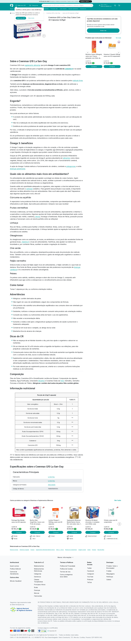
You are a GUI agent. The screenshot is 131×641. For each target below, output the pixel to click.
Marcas (36, 593)
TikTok (89, 582)
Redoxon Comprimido (71, 549)
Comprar (94, 66)
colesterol (69, 69)
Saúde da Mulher (73, 8)
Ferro (62, 381)
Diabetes (46, 8)
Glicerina (41, 381)
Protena (94, 549)
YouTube (90, 577)
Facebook (90, 571)
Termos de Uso (65, 572)
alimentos (66, 158)
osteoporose (70, 166)
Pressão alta (54, 8)
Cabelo (108, 579)
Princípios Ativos (39, 584)
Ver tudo (118, 38)
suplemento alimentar (32, 65)
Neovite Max (100, 549)
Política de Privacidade (67, 566)
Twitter (89, 568)
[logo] (11, 5)
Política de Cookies (66, 569)
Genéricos (83, 8)
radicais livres (78, 80)
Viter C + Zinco (60, 549)
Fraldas (108, 571)
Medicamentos (39, 566)
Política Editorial (15, 569)
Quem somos (14, 566)
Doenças (37, 590)
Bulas (36, 587)
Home (13, 13)
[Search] (91, 5)
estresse (29, 189)
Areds (89, 549)
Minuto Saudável (15, 581)
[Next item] (44, 35)
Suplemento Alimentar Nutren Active (45, 549)
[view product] (94, 46)
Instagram (90, 574)
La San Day (51, 477)
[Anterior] (87, 52)
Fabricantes (38, 596)
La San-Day (51, 481)
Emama (32, 549)
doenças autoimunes (17, 169)
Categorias (37, 574)
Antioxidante (51, 484)
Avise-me (103, 30)
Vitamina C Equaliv (24, 549)
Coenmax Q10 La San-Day (53, 13)
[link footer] (42, 630)
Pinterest (90, 579)
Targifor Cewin (82, 549)
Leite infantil (63, 8)
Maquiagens (110, 574)
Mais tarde (31, 18)
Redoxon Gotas (14, 549)
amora (37, 217)
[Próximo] (118, 52)
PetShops (109, 577)
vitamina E (25, 242)
